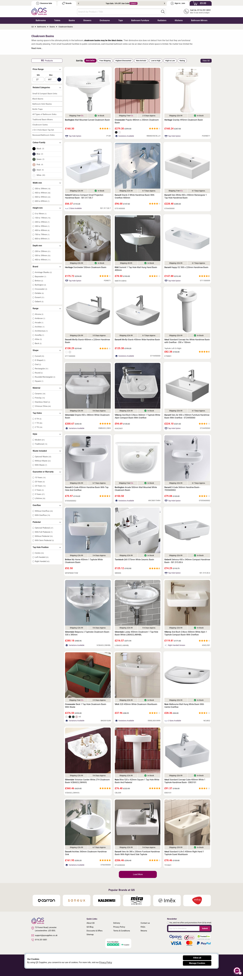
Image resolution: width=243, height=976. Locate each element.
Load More (138, 874)
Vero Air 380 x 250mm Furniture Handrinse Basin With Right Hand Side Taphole (137, 853)
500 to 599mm (42, 197)
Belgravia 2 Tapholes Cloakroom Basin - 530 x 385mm (87, 633)
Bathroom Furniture (140, 20)
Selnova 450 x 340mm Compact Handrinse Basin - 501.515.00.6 (187, 561)
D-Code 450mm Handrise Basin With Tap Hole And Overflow (86, 488)
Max (51, 75)
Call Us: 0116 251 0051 (200, 10)
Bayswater (40, 276)
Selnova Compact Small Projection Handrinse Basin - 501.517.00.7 (84, 196)
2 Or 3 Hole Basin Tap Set (43, 130)
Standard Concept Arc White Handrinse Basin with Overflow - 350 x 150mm (187, 341)
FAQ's (143, 927)
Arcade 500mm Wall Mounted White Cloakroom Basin (136, 488)
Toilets (57, 20)
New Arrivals (141, 61)
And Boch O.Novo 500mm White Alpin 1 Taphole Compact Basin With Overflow (185, 633)
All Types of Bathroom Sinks (44, 114)
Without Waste (43, 461)
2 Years (39, 490)
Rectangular (41, 368)
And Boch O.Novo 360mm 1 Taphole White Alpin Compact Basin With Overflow (137, 416)
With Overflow (42, 515)
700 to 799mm (42, 234)
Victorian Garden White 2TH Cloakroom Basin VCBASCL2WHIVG (87, 781)
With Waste (41, 465)
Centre (39, 553)
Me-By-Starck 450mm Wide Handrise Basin (137, 339)
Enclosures (105, 20)
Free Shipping (105, 61)
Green (40, 159)
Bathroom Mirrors (199, 20)
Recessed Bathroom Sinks (43, 135)
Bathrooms (41, 20)
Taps (120, 20)
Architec (39, 327)
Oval (38, 364)
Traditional (41, 444)
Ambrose (40, 318)
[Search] (163, 11)
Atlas (38, 339)
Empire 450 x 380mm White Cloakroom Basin (87, 416)
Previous (78, 3)
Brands (69, 3)
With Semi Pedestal (44, 540)
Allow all (197, 958)
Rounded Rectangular (45, 377)
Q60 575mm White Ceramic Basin (134, 559)
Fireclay (40, 398)
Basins (72, 20)
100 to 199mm (42, 218)
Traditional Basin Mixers (42, 119)
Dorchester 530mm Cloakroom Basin (85, 267)
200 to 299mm (42, 222)
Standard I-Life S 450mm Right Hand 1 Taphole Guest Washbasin (184, 853)
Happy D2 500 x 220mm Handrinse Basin (186, 267)
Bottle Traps (37, 109)
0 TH (38, 419)
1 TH (38, 423)
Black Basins (37, 99)
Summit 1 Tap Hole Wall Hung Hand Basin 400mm (136, 268)
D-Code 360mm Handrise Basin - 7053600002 (182, 488)
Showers (87, 20)
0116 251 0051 (41, 940)
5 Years (40, 494)
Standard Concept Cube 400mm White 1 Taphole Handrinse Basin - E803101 (184, 781)
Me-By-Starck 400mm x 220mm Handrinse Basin (87, 341)
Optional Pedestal (44, 528)
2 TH (38, 427)
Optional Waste (43, 456)
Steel (40, 170)
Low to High (155, 61)
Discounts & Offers (95, 931)
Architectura (41, 331)
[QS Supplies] (39, 11)
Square (39, 381)
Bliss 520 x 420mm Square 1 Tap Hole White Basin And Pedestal (137, 781)
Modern (40, 440)
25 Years (40, 486)
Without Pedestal (44, 536)
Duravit (39, 297)
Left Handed (41, 557)
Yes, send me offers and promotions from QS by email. (190, 923)
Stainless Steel (42, 402)
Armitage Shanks (43, 272)
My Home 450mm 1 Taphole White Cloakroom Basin (84, 561)
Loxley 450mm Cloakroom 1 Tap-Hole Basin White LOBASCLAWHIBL (136, 633)
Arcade (39, 322)
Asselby (39, 335)
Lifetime (40, 498)
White (41, 175)
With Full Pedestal (44, 532)
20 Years (40, 482)
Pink (40, 164)
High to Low (170, 61)
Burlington (40, 285)
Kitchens (179, 20)
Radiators (162, 20)
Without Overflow (44, 511)
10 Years (40, 477)
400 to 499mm (42, 193)
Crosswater (41, 289)
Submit (205, 928)
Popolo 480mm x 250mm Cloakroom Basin (137, 121)
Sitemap (90, 934)
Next (164, 3)
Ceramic (40, 393)
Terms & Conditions (121, 931)
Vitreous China (43, 406)
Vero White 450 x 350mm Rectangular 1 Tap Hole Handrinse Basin (185, 196)
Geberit (39, 301)
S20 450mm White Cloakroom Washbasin (136, 704)
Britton (39, 281)
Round (39, 373)
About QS (91, 923)
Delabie (39, 293)
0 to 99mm (40, 214)
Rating (182, 61)
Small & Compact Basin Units (44, 93)
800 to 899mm (42, 239)
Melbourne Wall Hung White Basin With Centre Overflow (184, 705)
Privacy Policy (119, 927)
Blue (40, 154)
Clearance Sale (46, 3)
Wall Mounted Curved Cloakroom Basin (87, 120)
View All (206, 60)
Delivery (116, 923)
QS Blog (90, 927)
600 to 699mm (42, 201)
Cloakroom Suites (40, 125)
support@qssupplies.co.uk (46, 935)
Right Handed (42, 561)
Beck (38, 343)
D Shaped (40, 360)
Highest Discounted (123, 61)
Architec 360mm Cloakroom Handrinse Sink (86, 853)
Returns (144, 931)
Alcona (39, 314)
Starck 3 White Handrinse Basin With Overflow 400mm (134, 196)
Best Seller (90, 60)
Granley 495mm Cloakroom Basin (183, 120)
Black (40, 148)
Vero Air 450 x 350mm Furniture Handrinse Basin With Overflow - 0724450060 (186, 416)
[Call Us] (186, 11)
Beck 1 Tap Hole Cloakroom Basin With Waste (85, 705)
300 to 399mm (42, 188)
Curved (39, 356)
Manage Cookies (197, 963)
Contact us (145, 923)
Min (38, 75)
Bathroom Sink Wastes (42, 104)
